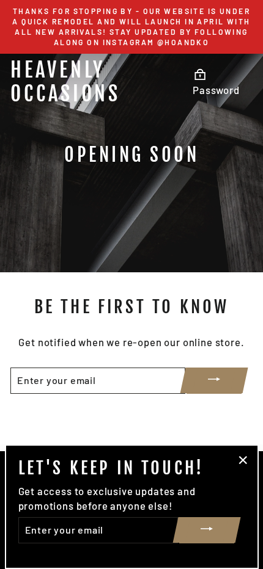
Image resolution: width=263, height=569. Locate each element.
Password (216, 90)
